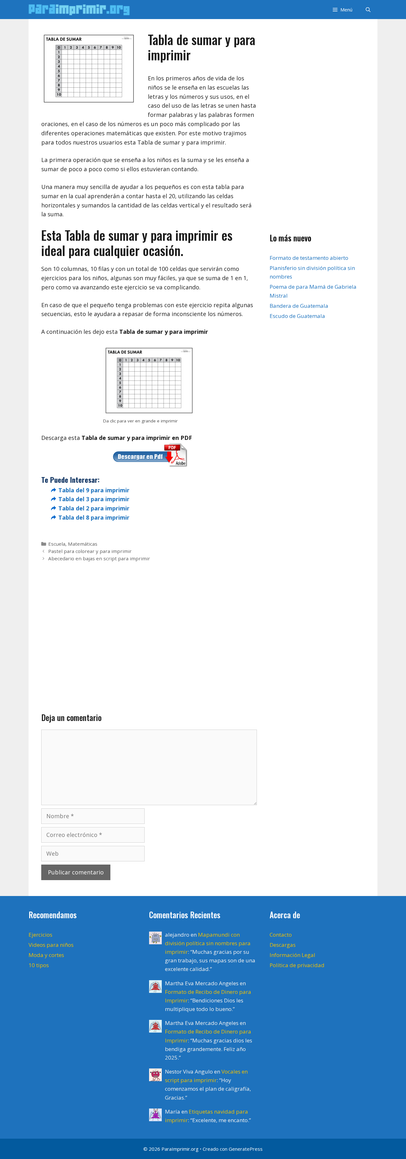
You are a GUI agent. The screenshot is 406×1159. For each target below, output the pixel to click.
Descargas (283, 944)
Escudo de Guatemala (297, 316)
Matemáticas (82, 544)
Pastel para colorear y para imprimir (90, 551)
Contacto (281, 934)
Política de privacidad (297, 965)
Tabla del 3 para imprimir (93, 499)
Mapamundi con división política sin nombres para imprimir (208, 943)
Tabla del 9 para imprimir (93, 490)
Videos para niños (51, 944)
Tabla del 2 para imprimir (93, 508)
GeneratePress (246, 1149)
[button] (341, 9)
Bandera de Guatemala (299, 305)
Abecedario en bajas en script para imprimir (99, 558)
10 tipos (39, 965)
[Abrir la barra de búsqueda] (368, 9)
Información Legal (292, 955)
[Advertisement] (149, 627)
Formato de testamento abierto (309, 257)
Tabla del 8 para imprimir (93, 517)
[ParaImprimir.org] (81, 9)
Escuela (56, 544)
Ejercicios (40, 934)
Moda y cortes (46, 955)
